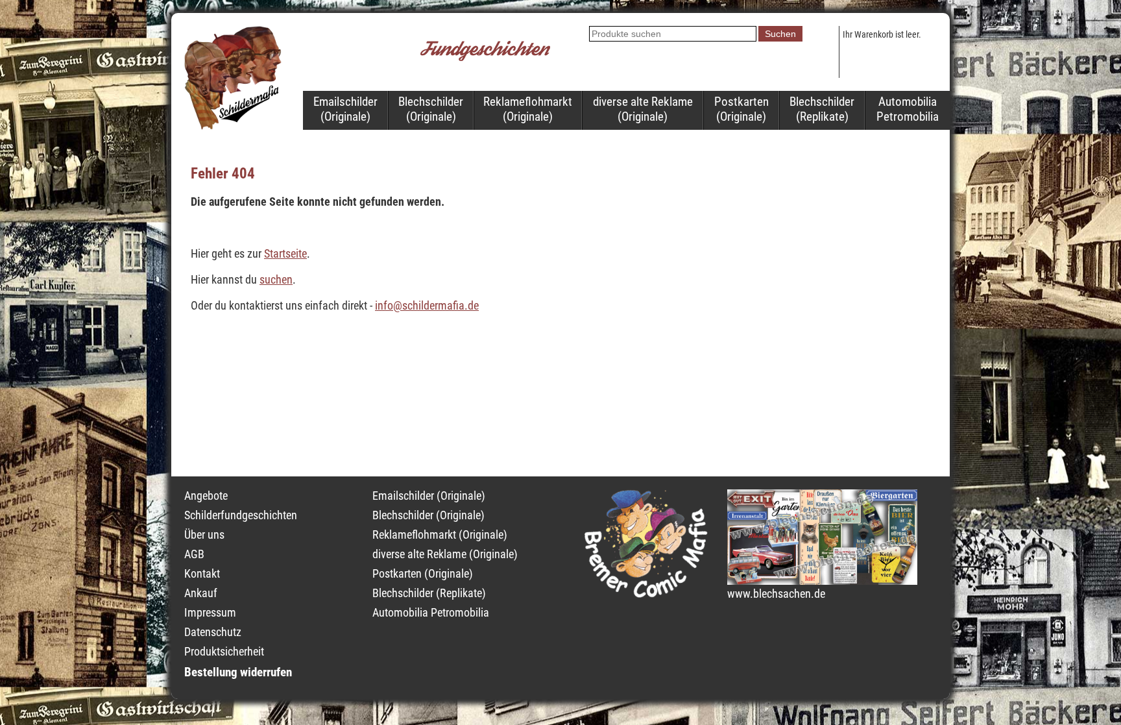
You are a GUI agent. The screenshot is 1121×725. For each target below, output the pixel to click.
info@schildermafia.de (427, 305)
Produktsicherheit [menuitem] (224, 651)
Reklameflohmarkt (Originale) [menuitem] (527, 109)
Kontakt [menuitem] (202, 573)
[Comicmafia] (646, 593)
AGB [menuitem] (194, 554)
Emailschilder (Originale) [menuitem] (345, 109)
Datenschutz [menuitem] (212, 632)
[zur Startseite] (233, 125)
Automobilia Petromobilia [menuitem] (907, 109)
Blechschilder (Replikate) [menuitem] (822, 109)
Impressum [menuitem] (210, 612)
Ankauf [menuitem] (200, 593)
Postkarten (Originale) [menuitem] (741, 109)
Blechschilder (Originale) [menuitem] (430, 109)
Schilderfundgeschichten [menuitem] (240, 515)
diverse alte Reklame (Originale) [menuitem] (643, 109)
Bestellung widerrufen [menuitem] (238, 672)
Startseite (285, 253)
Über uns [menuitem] (204, 534)
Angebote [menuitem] (206, 495)
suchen (276, 279)
